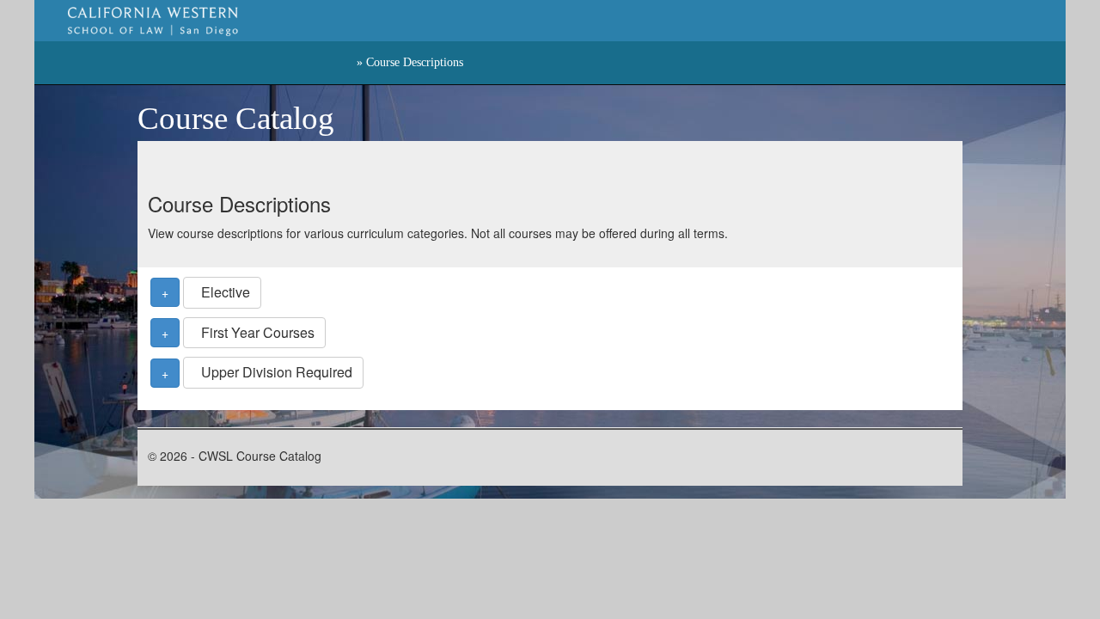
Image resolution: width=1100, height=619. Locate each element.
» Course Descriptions (410, 62)
